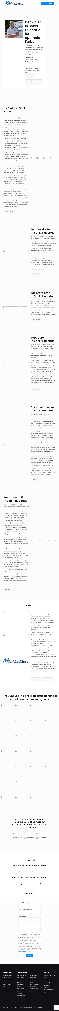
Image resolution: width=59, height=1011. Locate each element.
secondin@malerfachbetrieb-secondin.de (29, 884)
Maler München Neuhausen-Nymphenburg (21, 979)
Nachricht (20, 923)
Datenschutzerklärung (23, 951)
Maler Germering (21, 995)
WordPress (39, 1007)
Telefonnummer (22, 916)
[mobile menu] (37, 3)
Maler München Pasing (22, 982)
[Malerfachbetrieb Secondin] (14, 3)
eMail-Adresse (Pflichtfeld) (25, 909)
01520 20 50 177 (29, 893)
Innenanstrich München (9, 975)
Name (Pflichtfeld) (23, 903)
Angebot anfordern (48, 3)
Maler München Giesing (23, 975)
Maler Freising (33, 979)
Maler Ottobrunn (34, 984)
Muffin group (16, 1007)
